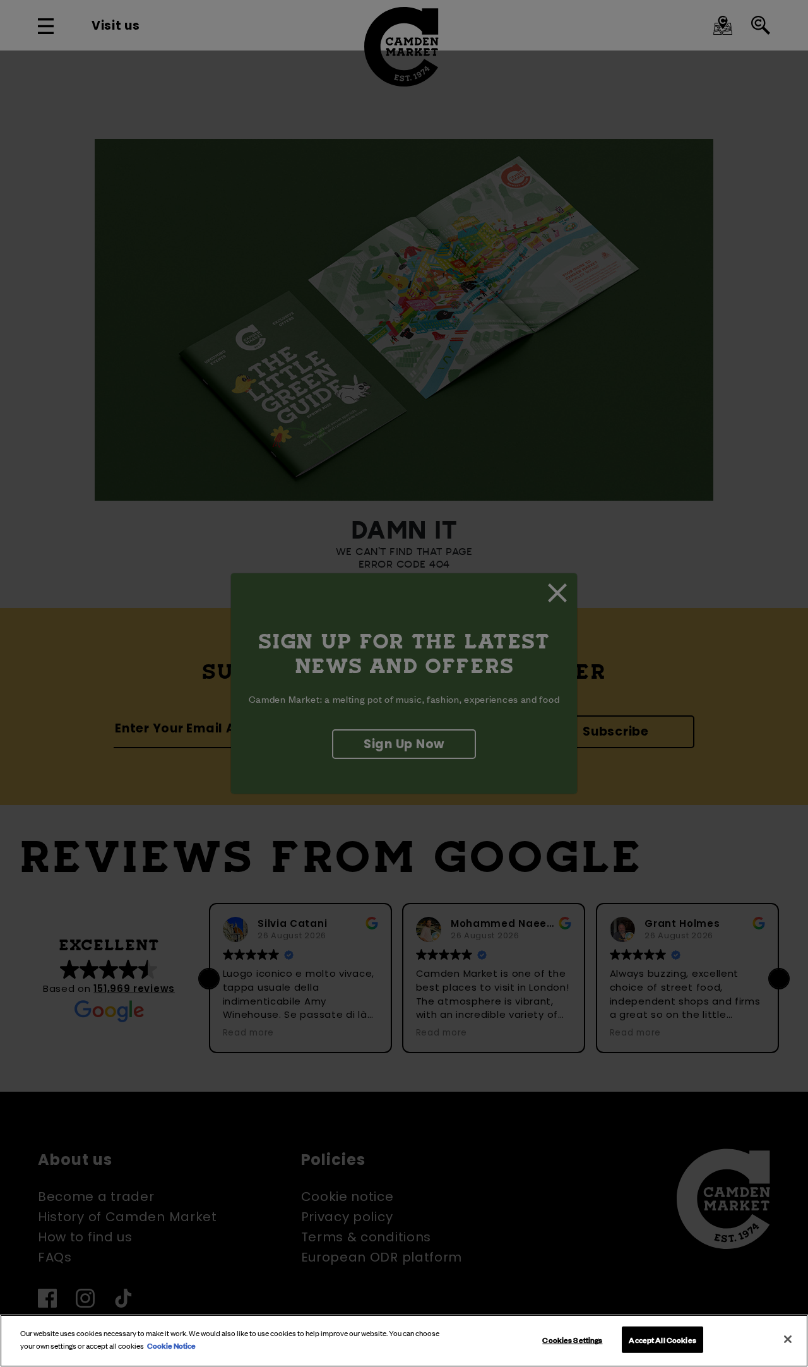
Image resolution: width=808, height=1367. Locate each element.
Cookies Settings (572, 1339)
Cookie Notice (171, 1345)
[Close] (788, 1339)
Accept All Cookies (662, 1339)
